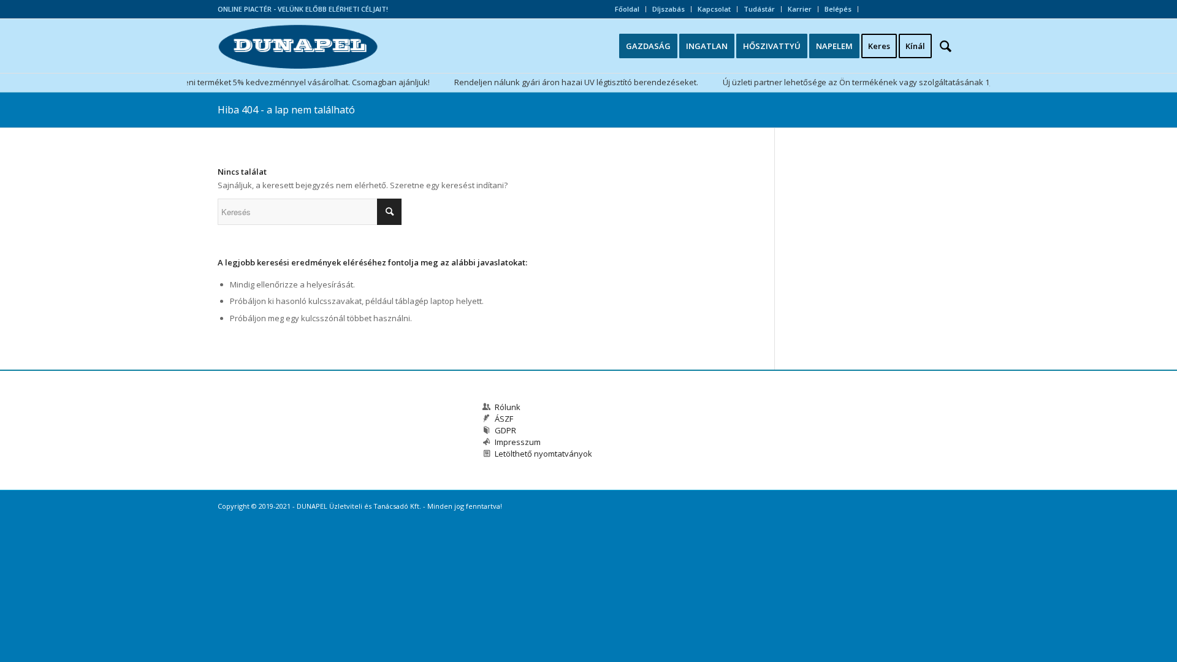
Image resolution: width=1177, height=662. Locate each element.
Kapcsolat (714, 8)
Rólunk (507, 407)
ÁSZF (504, 418)
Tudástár (759, 8)
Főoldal (627, 8)
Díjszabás (668, 8)
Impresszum (518, 441)
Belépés (838, 8)
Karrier (800, 8)
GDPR (505, 430)
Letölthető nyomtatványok (543, 453)
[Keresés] (949, 46)
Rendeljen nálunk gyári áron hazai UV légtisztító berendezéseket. (568, 82)
